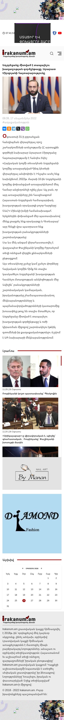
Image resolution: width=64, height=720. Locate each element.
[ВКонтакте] (4, 129)
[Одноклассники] (9, 129)
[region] (32, 406)
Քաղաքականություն (15, 122)
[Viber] (23, 129)
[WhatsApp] (27, 129)
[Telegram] (14, 129)
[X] (18, 129)
